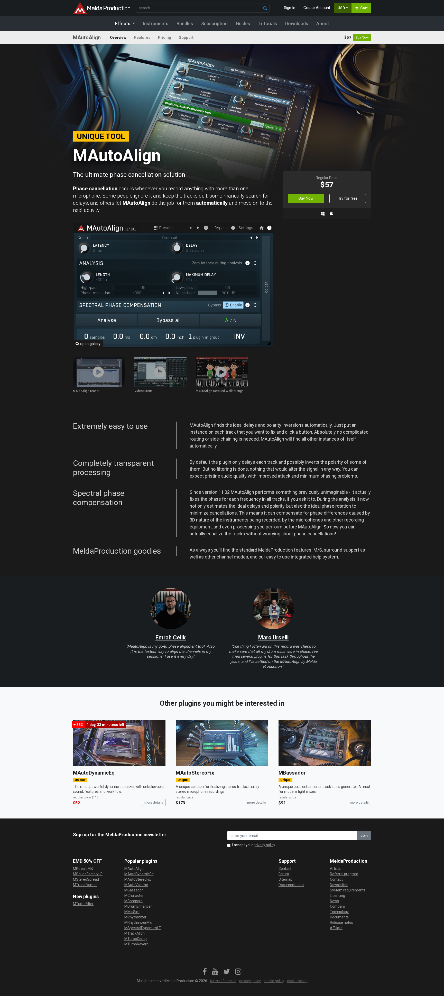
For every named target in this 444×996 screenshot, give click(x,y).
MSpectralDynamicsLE (142, 928)
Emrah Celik (170, 637)
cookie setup (297, 981)
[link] (204, 971)
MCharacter (134, 895)
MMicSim (132, 912)
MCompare (133, 901)
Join (364, 835)
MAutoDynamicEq (94, 773)
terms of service (223, 981)
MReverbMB (83, 869)
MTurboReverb (136, 944)
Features (142, 37)
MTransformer (85, 885)
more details (153, 802)
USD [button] (341, 8)
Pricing (164, 37)
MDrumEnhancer (138, 906)
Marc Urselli (273, 637)
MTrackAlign (134, 933)
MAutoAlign (134, 869)
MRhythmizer (135, 917)
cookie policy (274, 981)
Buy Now (362, 37)
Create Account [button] (316, 7)
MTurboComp (135, 939)
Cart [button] (364, 8)
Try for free (347, 198)
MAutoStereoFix (195, 773)
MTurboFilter (83, 904)
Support (186, 37)
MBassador (292, 773)
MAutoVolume (136, 885)
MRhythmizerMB (138, 922)
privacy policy (264, 845)
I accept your (253, 845)
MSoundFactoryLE (88, 874)
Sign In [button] (289, 7)
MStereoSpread (86, 879)
